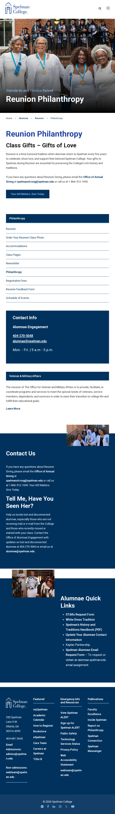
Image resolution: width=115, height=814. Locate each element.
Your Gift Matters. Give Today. (27, 194)
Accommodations (16, 246)
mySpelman (40, 709)
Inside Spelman (97, 719)
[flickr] (42, 806)
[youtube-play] (72, 806)
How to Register (43, 725)
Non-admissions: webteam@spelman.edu (16, 772)
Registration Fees (16, 280)
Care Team (40, 743)
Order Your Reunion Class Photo (25, 237)
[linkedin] (54, 806)
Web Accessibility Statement (68, 760)
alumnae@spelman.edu (30, 341)
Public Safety (68, 733)
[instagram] (60, 806)
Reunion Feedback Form (20, 289)
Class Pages (13, 254)
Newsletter (12, 263)
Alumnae (23, 118)
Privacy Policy (69, 749)
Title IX (37, 759)
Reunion (39, 118)
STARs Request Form (80, 614)
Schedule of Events (17, 298)
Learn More (13, 408)
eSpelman (39, 737)
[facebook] (48, 806)
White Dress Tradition (80, 619)
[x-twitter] (66, 806)
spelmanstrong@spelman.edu (35, 181)
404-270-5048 (23, 336)
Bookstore (39, 731)
